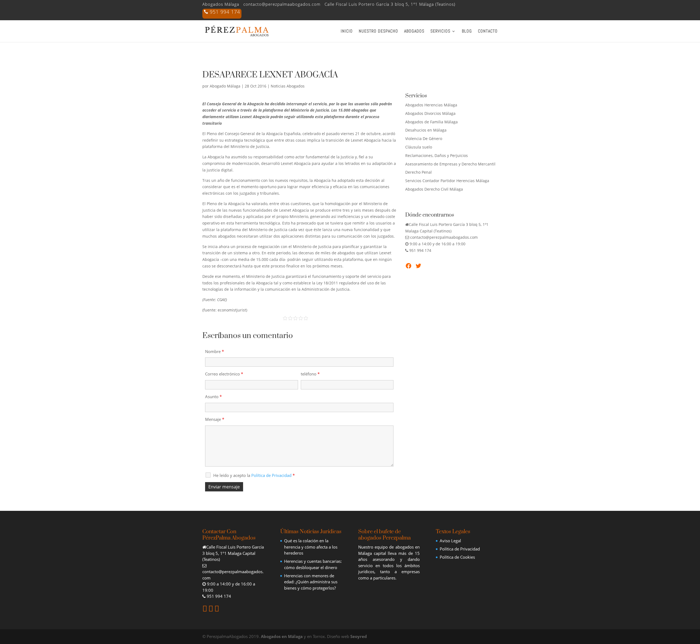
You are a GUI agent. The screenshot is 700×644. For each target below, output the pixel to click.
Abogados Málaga (220, 4)
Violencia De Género (423, 138)
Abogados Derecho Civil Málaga (434, 189)
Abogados (414, 31)
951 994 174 (225, 12)
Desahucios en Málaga (426, 130)
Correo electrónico (224, 374)
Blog (467, 31)
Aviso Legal (450, 540)
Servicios (440, 31)
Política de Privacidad (460, 549)
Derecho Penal (418, 172)
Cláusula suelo (418, 147)
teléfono (310, 374)
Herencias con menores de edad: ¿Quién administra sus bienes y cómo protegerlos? (310, 582)
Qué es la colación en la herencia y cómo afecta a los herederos (310, 547)
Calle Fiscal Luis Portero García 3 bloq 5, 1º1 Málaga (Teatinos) (390, 4)
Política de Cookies (457, 557)
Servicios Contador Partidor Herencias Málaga (447, 180)
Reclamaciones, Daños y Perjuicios (436, 155)
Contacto (488, 31)
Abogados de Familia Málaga (431, 121)
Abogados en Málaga (282, 636)
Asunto (213, 396)
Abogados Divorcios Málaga (430, 113)
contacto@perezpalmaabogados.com (281, 4)
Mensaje (214, 419)
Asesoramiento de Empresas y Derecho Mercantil (450, 164)
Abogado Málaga (225, 86)
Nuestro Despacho (378, 31)
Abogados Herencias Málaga (431, 104)
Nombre (214, 351)
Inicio (347, 31)
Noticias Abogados (288, 86)
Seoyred (358, 636)
